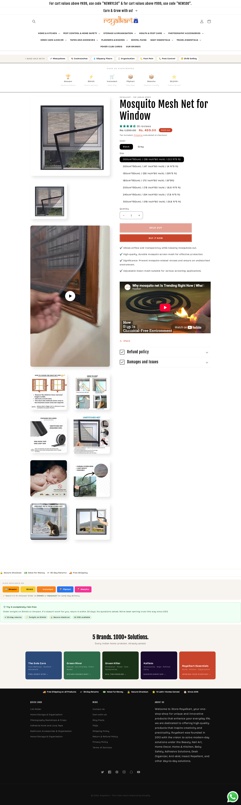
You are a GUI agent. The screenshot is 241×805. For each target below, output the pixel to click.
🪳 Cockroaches (79, 58)
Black (126, 146)
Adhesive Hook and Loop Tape (46, 725)
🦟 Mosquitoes (57, 58)
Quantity (124, 208)
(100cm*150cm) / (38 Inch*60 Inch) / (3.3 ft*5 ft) (152, 159)
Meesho (83, 589)
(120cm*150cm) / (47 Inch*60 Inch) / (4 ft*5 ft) (150, 166)
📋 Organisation (126, 58)
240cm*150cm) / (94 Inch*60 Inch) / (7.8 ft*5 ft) (151, 194)
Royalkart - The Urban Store (114, 795)
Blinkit (28, 589)
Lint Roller (35, 709)
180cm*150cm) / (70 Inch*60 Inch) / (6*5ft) (148, 180)
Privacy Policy (100, 742)
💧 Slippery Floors (102, 58)
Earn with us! (100, 714)
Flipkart (65, 589)
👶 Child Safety (189, 58)
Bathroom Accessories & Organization (51, 731)
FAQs (95, 725)
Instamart (46, 589)
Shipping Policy (101, 731)
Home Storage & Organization (46, 714)
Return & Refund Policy (105, 736)
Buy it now (156, 238)
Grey (141, 146)
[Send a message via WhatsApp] (232, 796)
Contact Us (99, 709)
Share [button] (126, 341)
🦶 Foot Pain (146, 58)
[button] (34, 21)
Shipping (138, 135)
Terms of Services (102, 747)
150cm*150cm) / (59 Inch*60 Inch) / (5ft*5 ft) (150, 173)
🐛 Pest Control (167, 58)
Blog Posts (98, 720)
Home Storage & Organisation (46, 736)
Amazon (11, 589)
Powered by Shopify (140, 795)
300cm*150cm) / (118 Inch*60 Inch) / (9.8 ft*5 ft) (152, 201)
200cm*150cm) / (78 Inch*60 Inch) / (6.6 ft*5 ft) (152, 187)
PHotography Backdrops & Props (48, 720)
